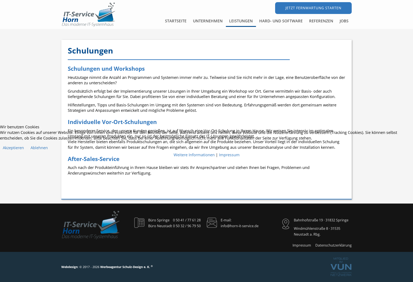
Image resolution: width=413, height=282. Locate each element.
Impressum (229, 154)
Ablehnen (39, 147)
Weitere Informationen (194, 154)
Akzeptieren (13, 147)
